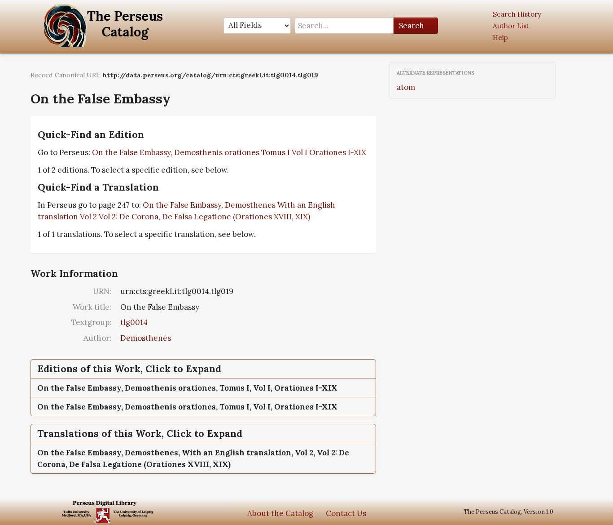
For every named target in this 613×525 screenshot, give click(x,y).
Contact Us (346, 513)
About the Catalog (280, 513)
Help (500, 37)
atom (406, 87)
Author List (511, 26)
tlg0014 (134, 322)
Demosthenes (145, 338)
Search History (517, 14)
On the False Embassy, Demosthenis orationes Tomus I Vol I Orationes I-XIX (229, 152)
